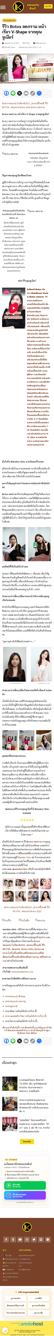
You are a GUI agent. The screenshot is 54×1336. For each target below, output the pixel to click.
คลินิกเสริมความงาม (29, 956)
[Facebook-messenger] (48, 1239)
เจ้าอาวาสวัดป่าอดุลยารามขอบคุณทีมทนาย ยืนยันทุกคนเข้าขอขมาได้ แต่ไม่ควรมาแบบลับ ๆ (33, 1105)
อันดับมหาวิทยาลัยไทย (27, 1033)
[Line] (41, 1239)
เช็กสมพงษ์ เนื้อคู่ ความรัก (15, 1305)
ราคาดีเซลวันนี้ (27, 1027)
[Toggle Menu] (3, 7)
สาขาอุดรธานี (11, 1006)
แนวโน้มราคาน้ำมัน (43, 1027)
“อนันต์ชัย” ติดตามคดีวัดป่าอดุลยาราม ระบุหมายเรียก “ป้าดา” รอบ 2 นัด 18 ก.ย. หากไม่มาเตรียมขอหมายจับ (34, 1125)
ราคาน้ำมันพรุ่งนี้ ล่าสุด (39, 1030)
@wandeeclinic (20, 869)
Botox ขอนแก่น (9, 103)
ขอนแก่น (16, 949)
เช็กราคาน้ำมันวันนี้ (10, 1027)
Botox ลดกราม (38, 107)
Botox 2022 (27, 949)
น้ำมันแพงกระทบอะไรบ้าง (16, 1030)
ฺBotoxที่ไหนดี (37, 103)
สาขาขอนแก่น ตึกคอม (15, 996)
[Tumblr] (13, 1239)
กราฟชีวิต (38, 1298)
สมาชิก (48, 6)
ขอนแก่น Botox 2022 (21, 107)
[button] (27, 1141)
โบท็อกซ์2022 (23, 103)
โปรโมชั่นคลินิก (15, 952)
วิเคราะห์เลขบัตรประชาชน (15, 1313)
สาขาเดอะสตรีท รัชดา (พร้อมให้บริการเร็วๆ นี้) (26, 1016)
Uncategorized (9, 20)
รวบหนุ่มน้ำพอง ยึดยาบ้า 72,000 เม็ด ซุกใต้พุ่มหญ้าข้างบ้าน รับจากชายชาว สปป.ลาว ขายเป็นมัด (33, 1085)
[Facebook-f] (6, 1239)
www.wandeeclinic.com (22, 971)
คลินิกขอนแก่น (41, 43)
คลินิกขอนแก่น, (30, 952)
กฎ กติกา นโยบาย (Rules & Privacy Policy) (27, 1330)
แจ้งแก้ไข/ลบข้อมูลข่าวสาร (27, 1332)
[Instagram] (27, 1239)
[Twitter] (34, 1239)
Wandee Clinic (24, 857)
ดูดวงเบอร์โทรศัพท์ (38, 1305)
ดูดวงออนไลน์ (15, 1298)
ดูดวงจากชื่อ (38, 1313)
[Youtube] (20, 1239)
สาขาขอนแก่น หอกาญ (15, 1001)
